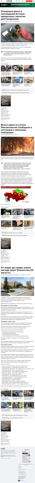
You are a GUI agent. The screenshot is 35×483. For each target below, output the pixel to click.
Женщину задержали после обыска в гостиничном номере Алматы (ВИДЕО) (5, 115)
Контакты (19, 470)
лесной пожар (17, 206)
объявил (9, 297)
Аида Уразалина (3, 276)
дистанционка (9, 62)
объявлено (3, 59)
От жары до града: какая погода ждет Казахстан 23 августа (5, 119)
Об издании (20, 467)
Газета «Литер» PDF (21, 471)
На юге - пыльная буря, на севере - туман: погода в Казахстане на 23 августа (14, 415)
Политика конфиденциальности (22, 469)
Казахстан (2, 206)
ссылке (30, 385)
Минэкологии (12, 206)
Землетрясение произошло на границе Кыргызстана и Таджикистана (5, 102)
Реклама (19, 468)
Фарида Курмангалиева (4, 136)
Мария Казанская (3, 22)
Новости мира (4, 241)
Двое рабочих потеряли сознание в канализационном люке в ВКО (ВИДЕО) (14, 235)
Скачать (19, 464)
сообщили (21, 47)
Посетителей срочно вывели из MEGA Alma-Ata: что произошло (12, 232)
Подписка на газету (29, 1)
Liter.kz (25, 45)
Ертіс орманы (21, 206)
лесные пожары (7, 206)
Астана (2, 62)
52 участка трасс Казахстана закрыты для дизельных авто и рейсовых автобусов (15, 92)
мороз (5, 62)
